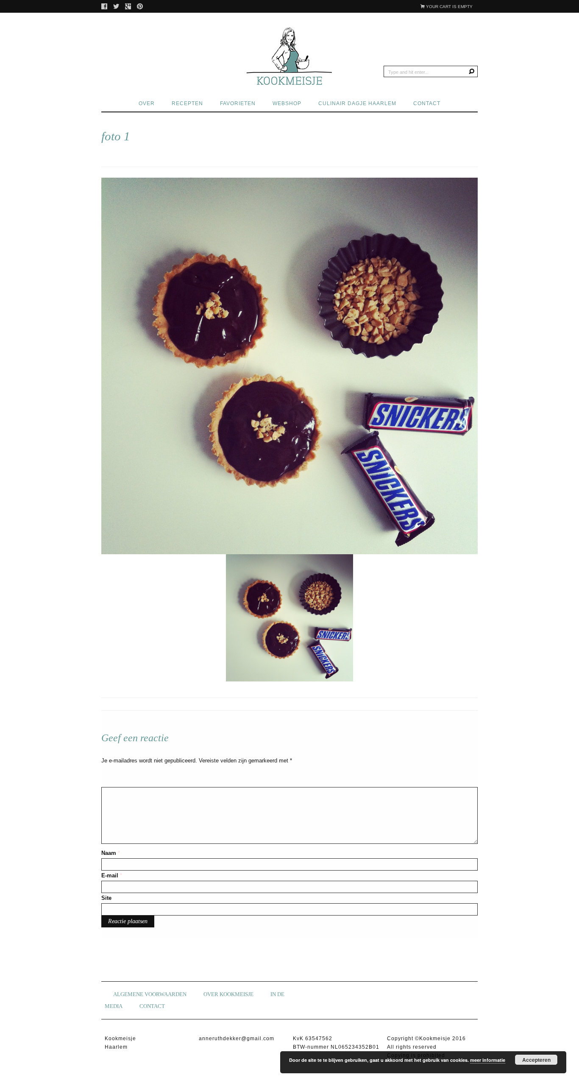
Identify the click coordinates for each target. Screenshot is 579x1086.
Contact (426, 103)
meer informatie (487, 1060)
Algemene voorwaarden (150, 994)
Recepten (187, 103)
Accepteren (536, 1060)
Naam (110, 853)
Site (106, 898)
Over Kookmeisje (228, 994)
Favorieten (238, 103)
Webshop (287, 103)
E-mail (111, 875)
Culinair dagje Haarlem (357, 103)
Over (147, 103)
